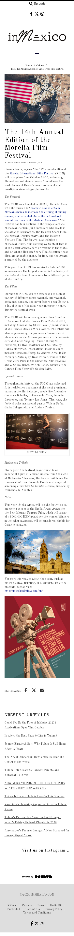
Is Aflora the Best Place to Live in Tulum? (31, 735)
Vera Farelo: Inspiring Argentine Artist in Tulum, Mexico (36, 807)
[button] (37, 53)
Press (41, 905)
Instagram (55, 850)
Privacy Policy (53, 909)
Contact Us (32, 909)
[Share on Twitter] (34, 690)
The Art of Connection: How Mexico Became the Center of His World (34, 759)
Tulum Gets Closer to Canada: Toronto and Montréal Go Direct (32, 772)
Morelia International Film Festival (32, 173)
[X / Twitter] (37, 14)
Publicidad (13, 909)
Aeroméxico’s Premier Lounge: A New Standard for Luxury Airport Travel (37, 833)
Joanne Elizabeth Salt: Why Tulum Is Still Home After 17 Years (35, 746)
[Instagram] (42, 14)
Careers (27, 905)
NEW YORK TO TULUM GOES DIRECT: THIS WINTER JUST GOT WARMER (35, 786)
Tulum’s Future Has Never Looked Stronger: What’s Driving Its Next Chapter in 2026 (33, 820)
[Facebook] (31, 14)
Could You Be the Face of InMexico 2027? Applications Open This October (30, 725)
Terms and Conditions (37, 912)
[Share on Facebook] (26, 690)
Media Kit (56, 905)
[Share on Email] (42, 690)
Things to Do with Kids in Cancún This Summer (35, 796)
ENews (12, 905)
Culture (10, 163)
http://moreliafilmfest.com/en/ (24, 591)
